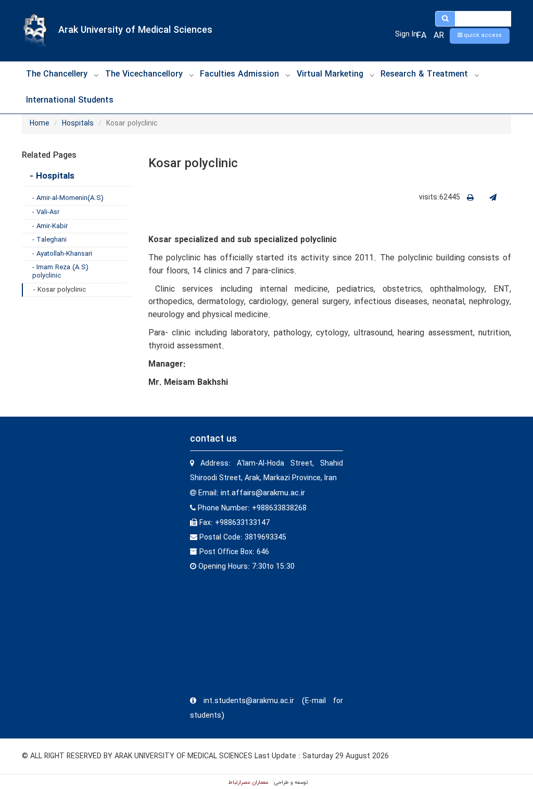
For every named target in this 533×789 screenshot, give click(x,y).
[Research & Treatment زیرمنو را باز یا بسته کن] (476, 75)
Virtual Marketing (330, 74)
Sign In (406, 34)
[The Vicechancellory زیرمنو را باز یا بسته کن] (191, 75)
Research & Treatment (424, 74)
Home (39, 123)
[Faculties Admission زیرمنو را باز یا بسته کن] (288, 75)
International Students (69, 100)
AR (439, 35)
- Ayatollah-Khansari (62, 253)
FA (421, 35)
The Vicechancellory (144, 74)
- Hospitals (52, 176)
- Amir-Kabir (50, 226)
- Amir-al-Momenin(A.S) (68, 198)
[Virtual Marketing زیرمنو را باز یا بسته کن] (372, 75)
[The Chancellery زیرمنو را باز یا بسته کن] (96, 75)
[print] (470, 198)
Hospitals (78, 123)
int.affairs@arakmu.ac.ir (263, 493)
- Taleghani (49, 239)
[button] (480, 36)
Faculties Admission (239, 74)
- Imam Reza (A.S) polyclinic (60, 271)
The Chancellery (56, 74)
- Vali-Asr (45, 212)
